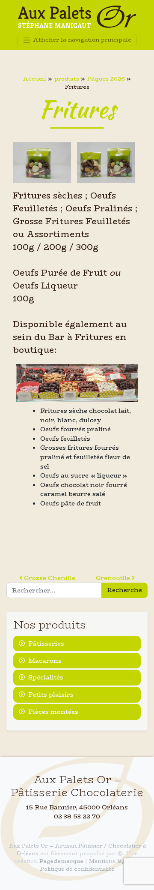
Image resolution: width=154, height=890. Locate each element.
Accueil (34, 79)
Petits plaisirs (51, 694)
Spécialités (45, 677)
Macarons (45, 660)
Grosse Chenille (48, 578)
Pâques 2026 (106, 79)
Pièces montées (53, 711)
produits (66, 79)
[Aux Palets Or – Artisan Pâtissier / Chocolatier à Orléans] (77, 16)
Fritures (77, 109)
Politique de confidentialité (77, 869)
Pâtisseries (46, 643)
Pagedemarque (61, 861)
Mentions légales (112, 861)
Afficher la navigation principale (81, 39)
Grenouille (114, 578)
